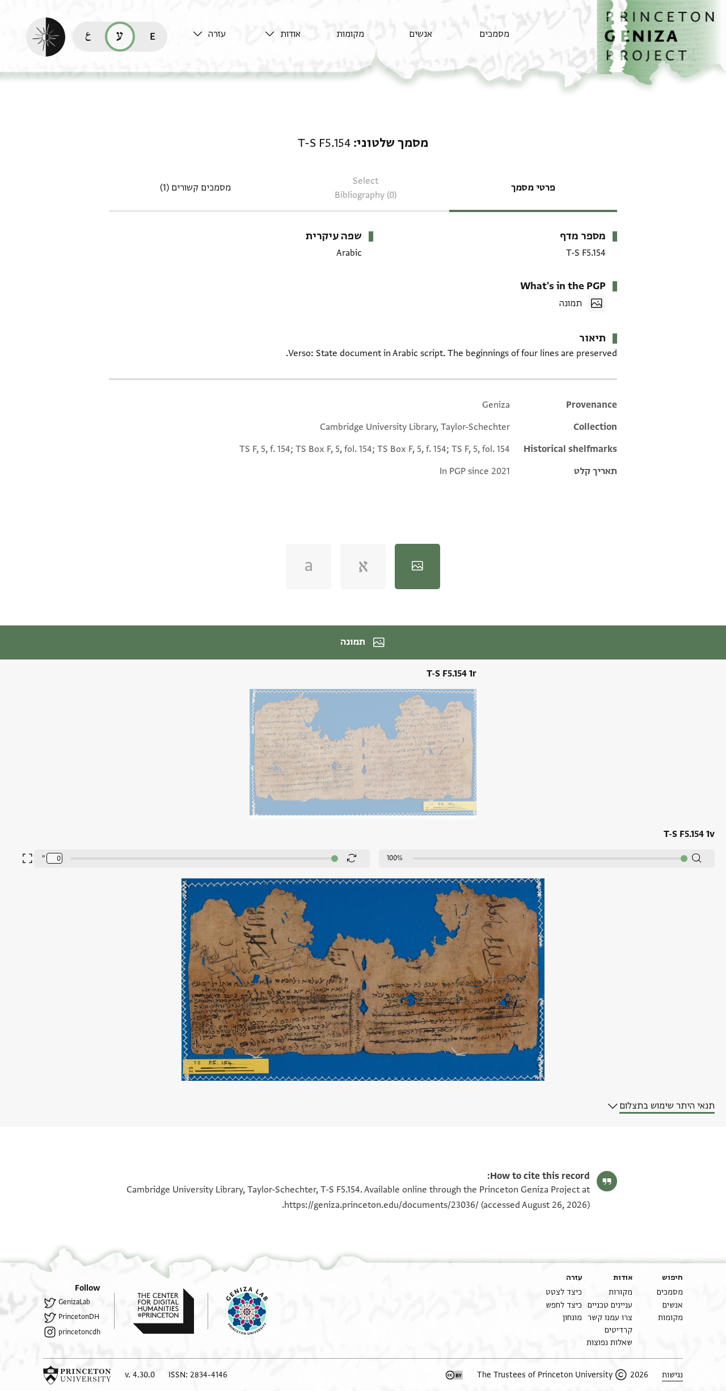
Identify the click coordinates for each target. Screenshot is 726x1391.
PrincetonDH (78, 1316)
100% (395, 857)
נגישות (672, 1374)
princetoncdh (79, 1332)
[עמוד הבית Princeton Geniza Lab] (238, 1311)
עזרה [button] (217, 34)
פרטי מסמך (533, 187)
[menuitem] (512, 39)
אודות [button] (290, 34)
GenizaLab (74, 1302)
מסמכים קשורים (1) (195, 187)
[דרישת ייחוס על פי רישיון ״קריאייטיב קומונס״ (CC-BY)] (454, 1375)
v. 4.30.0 (140, 1374)
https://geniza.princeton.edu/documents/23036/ (381, 1205)
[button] (661, 43)
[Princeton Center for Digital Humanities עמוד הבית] (154, 1311)
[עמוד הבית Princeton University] (77, 1375)
